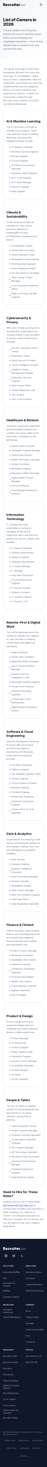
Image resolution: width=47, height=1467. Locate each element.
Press (28, 1336)
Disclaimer (37, 1448)
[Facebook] (14, 1256)
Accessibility (24, 1448)
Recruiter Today (10, 1356)
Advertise (30, 1323)
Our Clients (30, 1278)
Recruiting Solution (34, 1272)
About (28, 1311)
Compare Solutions (11, 1297)
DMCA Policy (11, 1448)
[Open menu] (41, 4)
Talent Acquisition (10, 1381)
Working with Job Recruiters (10, 1411)
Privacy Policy (23, 1440)
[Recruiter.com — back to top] (14, 4)
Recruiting (7, 1368)
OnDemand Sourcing (34, 1291)
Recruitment (8, 1374)
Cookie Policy (37, 1440)
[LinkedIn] (6, 1256)
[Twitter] (22, 1256)
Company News (32, 1317)
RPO (5, 1278)
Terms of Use (9, 1440)
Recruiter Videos (10, 1418)
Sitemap (23, 1456)
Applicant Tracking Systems (11, 1386)
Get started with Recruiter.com (18, 1205)
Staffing (6, 1291)
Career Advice (9, 1405)
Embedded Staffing (11, 1272)
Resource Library (10, 1362)
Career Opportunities (35, 1329)
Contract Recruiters (34, 1284)
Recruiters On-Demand (9, 1284)
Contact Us (30, 1342)
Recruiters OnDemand (8, 1310)
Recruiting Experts (11, 1393)
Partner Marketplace (12, 1317)
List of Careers (9, 1399)
